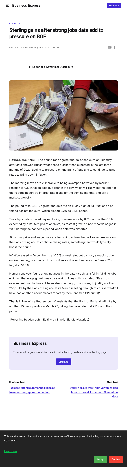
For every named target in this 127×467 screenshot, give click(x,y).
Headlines (114, 5)
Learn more (10, 451)
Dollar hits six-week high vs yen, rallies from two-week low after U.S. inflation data (94, 392)
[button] (7, 5)
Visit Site (63, 361)
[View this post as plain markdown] (110, 47)
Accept (100, 459)
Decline (116, 459)
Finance (14, 23)
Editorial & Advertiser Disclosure (52, 66)
